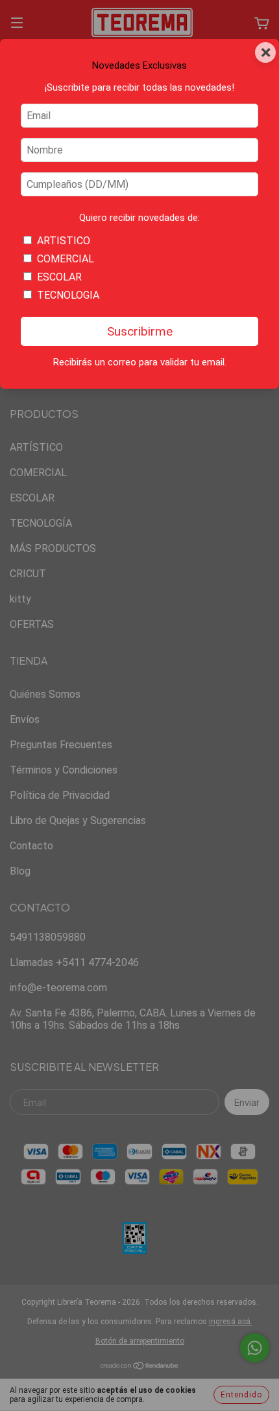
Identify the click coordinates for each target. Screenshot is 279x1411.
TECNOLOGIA (68, 295)
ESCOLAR (59, 277)
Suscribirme (140, 331)
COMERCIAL (65, 259)
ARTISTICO (63, 241)
